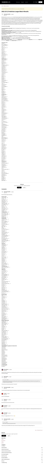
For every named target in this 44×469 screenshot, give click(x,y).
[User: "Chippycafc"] (2, 400)
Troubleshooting (22, 462)
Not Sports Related (22, 457)
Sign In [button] (19, 187)
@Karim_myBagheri (23, 21)
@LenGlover (17, 32)
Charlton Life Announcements (22, 450)
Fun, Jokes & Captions (22, 454)
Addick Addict (6, 376)
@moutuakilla (4, 40)
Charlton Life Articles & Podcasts (22, 452)
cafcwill (5, 393)
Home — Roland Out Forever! (38, 430)
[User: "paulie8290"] (2, 406)
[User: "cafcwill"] (2, 394)
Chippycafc (5, 399)
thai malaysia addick (7, 14)
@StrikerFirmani (35, 39)
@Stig (10, 40)
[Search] (33, 2)
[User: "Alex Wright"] (2, 413)
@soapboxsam (13, 33)
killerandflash (6, 369)
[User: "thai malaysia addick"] (2, 14)
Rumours (22, 460)
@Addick (11, 38)
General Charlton (22, 447)
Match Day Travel (22, 455)
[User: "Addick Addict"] (2, 377)
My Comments (3, 440)
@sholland (17, 21)
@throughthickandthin (11, 20)
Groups (2, 441)
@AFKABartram (19, 40)
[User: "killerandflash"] (2, 370)
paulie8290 (5, 405)
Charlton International (22, 449)
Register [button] (24, 187)
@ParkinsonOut (14, 39)
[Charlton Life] (6, 2)
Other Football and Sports (22, 459)
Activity (2, 439)
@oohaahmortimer (25, 39)
